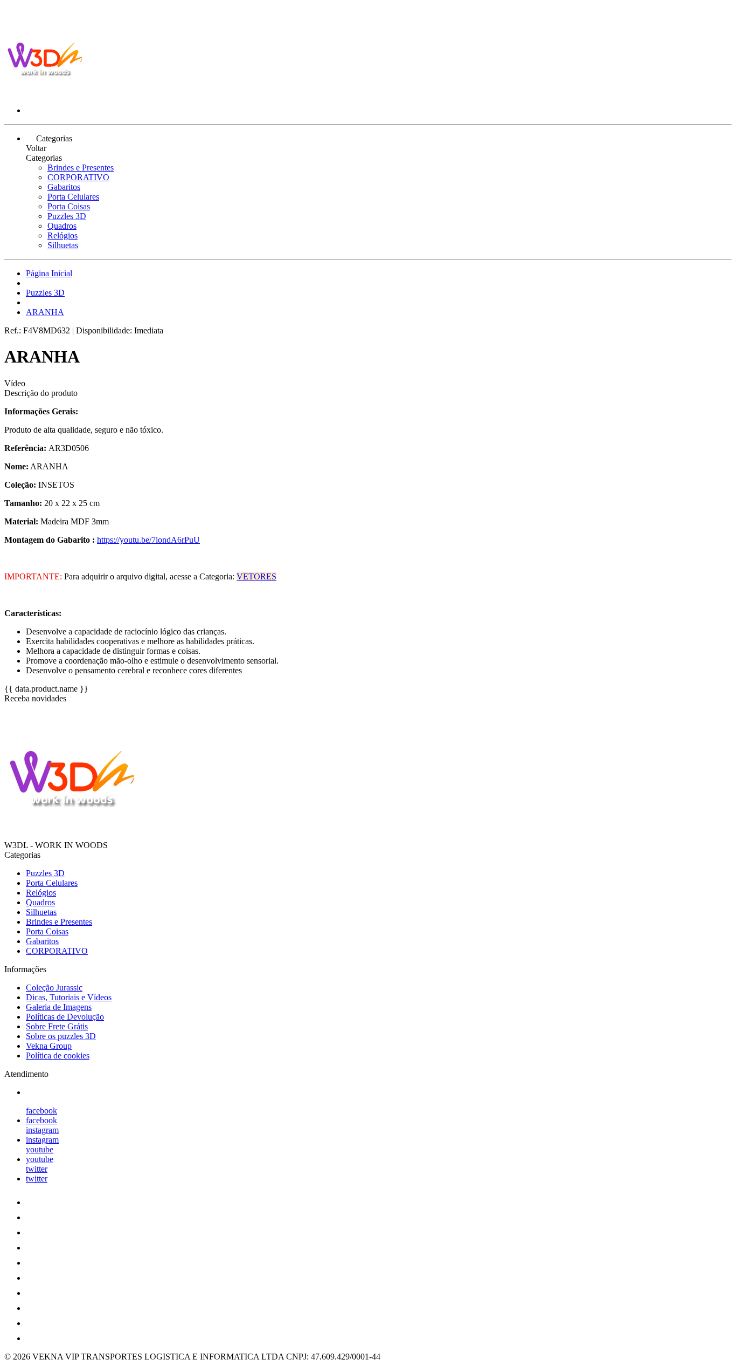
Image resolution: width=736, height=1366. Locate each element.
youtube (39, 1149)
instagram (42, 1130)
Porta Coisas (68, 206)
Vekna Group (49, 1045)
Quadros (62, 225)
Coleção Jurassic (54, 987)
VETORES (256, 576)
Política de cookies (57, 1055)
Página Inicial (49, 273)
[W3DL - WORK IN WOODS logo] (44, 92)
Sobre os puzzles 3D (61, 1036)
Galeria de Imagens (59, 1007)
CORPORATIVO (78, 177)
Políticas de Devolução (65, 1016)
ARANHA (45, 312)
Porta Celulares (73, 196)
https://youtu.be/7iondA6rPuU (148, 539)
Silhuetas (62, 245)
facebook (41, 1110)
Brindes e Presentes (80, 167)
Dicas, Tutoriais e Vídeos (69, 997)
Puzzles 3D (66, 216)
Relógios (62, 235)
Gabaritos (63, 187)
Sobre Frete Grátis (57, 1026)
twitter (36, 1168)
